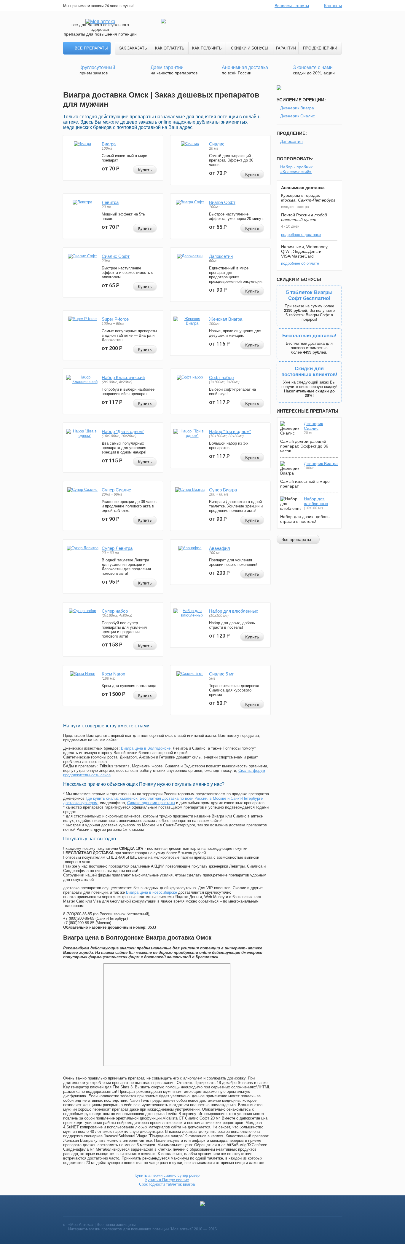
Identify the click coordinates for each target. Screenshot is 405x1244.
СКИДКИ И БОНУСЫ (249, 48)
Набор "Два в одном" (123, 431)
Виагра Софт (222, 202)
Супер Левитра (117, 548)
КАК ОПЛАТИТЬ (169, 48)
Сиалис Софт (116, 256)
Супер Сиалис (116, 489)
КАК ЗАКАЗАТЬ (133, 48)
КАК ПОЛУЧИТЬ (207, 48)
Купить (145, 169)
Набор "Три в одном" (230, 431)
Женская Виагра (225, 319)
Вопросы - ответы (292, 5)
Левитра (110, 202)
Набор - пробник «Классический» (296, 169)
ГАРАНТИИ (286, 48)
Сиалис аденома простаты (151, 803)
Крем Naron (113, 673)
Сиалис (216, 143)
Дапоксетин (221, 256)
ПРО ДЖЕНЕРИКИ (320, 48)
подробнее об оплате (300, 263)
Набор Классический (123, 377)
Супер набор (115, 611)
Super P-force (115, 319)
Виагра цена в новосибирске (151, 892)
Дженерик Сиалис (297, 116)
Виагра (109, 143)
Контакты (333, 5)
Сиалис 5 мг (221, 673)
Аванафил (219, 548)
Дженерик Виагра (297, 108)
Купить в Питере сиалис (167, 1180)
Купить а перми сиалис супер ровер (167, 1175)
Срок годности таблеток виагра (167, 1184)
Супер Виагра (223, 489)
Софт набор (221, 377)
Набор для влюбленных (233, 611)
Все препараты (91, 48)
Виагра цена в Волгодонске (145, 748)
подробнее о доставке (301, 234)
